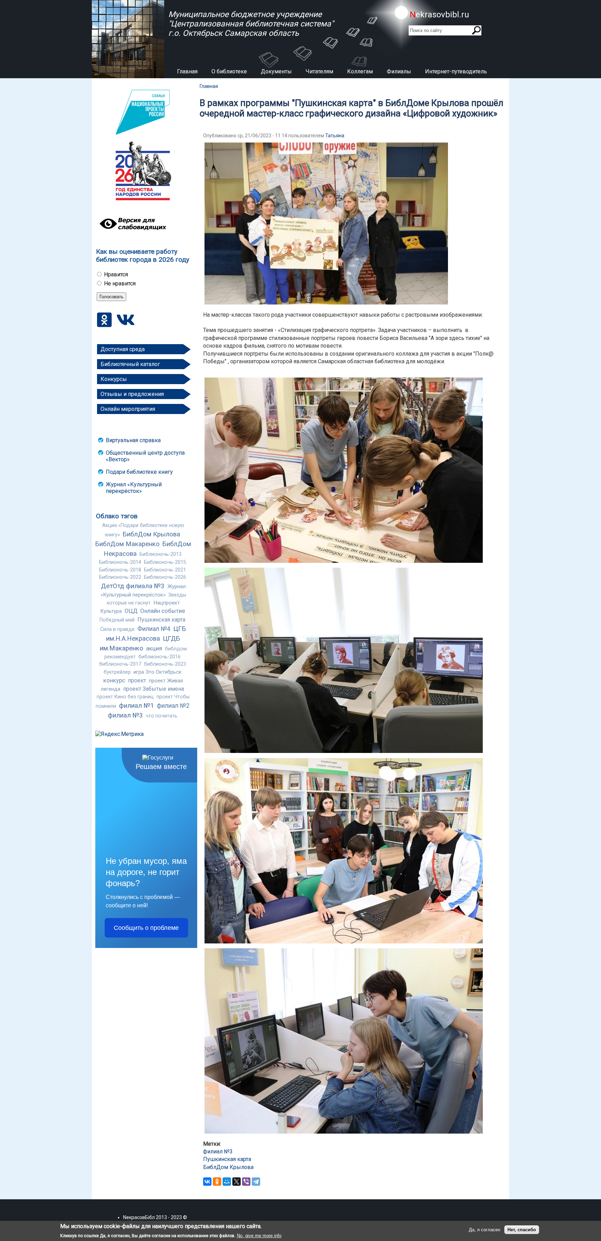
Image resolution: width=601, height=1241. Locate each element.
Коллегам (360, 71)
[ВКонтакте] (207, 1181)
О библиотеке (229, 71)
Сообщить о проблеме (146, 927)
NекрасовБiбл (139, 1217)
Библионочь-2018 (120, 570)
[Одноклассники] (217, 1181)
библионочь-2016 (159, 657)
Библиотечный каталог (130, 364)
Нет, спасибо (521, 1229)
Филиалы (399, 71)
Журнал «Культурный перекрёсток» (134, 487)
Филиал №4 (153, 628)
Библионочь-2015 (165, 562)
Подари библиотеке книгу (139, 472)
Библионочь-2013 (160, 554)
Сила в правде (117, 629)
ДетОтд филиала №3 (133, 586)
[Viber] (246, 1181)
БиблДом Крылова (151, 534)
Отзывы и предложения (132, 394)
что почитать (161, 716)
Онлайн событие (162, 610)
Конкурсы (114, 379)
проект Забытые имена (153, 689)
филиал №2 (173, 705)
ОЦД (131, 610)
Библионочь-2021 (165, 570)
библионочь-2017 (120, 664)
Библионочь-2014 (120, 562)
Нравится (116, 274)
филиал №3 (125, 715)
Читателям (319, 71)
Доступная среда (123, 349)
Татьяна (334, 135)
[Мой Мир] (227, 1181)
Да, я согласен (484, 1229)
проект (137, 680)
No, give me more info (259, 1235)
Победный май (117, 620)
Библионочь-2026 (165, 577)
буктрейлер (117, 672)
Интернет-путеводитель (456, 71)
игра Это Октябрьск (158, 672)
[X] (236, 1181)
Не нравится (120, 283)
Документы (276, 71)
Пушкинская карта (161, 619)
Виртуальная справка (133, 440)
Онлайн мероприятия (128, 409)
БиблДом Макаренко (127, 544)
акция (154, 648)
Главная (187, 71)
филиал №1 (136, 705)
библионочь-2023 (165, 664)
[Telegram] (256, 1181)
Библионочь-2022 (120, 577)
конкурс (114, 680)
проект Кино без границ (125, 697)
